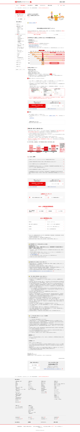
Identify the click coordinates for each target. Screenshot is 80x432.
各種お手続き (56, 382)
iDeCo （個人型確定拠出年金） (18, 397)
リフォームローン (30, 387)
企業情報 (36, 5)
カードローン (30, 383)
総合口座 (29, 411)
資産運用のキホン (19, 27)
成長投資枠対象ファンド (21, 38)
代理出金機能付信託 (43, 389)
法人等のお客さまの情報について (47, 426)
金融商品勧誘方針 (19, 426)
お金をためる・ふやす (26, 376)
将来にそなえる (18, 62)
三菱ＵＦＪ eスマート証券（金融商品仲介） (20, 45)
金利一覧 (29, 417)
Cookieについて (40, 427)
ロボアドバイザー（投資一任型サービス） (20, 51)
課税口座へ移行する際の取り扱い (34, 45)
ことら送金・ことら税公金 (57, 399)
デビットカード (56, 390)
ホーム (17, 5)
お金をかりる (18, 60)
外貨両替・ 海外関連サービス (56, 395)
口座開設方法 (19, 39)
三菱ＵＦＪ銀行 (62, 1)
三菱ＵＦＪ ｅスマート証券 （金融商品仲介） (32, 413)
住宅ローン (29, 382)
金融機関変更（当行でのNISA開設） (21, 41)
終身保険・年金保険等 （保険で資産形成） (18, 395)
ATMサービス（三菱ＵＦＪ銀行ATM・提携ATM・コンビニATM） (59, 384)
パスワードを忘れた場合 (33, 108)
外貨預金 (18, 31)
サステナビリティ (42, 5)
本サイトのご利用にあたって (58, 426)
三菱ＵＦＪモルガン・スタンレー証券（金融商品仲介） (20, 48)
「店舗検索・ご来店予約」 (52, 115)
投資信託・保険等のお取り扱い (28, 426)
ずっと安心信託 (43, 387)
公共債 (18, 55)
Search (58, 5)
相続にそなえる (43, 383)
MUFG (18, 2)
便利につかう (18, 64)
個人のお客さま (23, 5)
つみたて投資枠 (20, 35)
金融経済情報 (56, 417)
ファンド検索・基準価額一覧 (34, 254)
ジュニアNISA (19, 43)
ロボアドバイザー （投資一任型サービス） (18, 393)
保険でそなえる (43, 382)
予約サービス (18, 66)
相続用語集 (42, 390)
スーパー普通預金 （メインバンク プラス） (31, 408)
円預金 (18, 30)
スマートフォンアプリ (57, 392)
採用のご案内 (50, 5)
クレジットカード (56, 389)
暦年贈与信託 (43, 388)
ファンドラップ (19, 52)
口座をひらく (18, 24)
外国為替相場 (17, 417)
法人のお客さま (30, 5)
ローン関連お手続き (31, 388)
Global (64, 5)
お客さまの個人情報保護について (37, 426)
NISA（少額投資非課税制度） (34, 376)
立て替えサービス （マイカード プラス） (57, 397)
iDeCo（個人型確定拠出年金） (20, 57)
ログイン (20, 12)
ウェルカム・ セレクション (17, 400)
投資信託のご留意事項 (32, 22)
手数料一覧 (42, 417)
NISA (17, 34)
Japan (61, 5)
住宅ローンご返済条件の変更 (32, 389)
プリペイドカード (56, 391)
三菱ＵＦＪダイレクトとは (52, 108)
